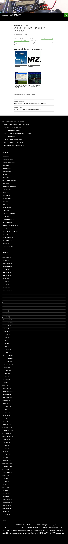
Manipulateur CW (7, 530)
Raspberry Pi (53, 530)
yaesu (4, 535)
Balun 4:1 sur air (10, 136)
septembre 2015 (6, 299)
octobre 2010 (5, 469)
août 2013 (5, 367)
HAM (3, 528)
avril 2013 (5, 379)
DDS (32, 525)
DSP (35, 525)
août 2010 (5, 475)
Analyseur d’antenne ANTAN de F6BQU (14, 145)
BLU (29, 525)
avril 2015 (5, 308)
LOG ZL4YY (24, 18)
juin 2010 (4, 481)
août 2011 (5, 439)
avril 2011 (5, 451)
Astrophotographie (8, 162)
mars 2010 (5, 490)
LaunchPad (60, 528)
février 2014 (5, 349)
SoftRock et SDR (8, 219)
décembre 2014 (6, 320)
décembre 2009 (6, 499)
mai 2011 (4, 448)
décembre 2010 (6, 463)
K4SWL (23, 528)
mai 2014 (4, 341)
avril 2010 (5, 487)
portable (35, 530)
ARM (23, 525)
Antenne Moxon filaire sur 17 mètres (14, 142)
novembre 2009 (6, 502)
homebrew (8, 528)
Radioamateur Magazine (9, 225)
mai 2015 (4, 305)
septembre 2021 (6, 257)
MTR (32, 530)
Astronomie (5, 156)
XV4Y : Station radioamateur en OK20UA (13, 121)
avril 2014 (5, 343)
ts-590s (45, 532)
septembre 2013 (6, 364)
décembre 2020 (6, 263)
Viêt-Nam (5, 243)
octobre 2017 (5, 272)
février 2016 (5, 284)
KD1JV (28, 528)
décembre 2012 (6, 391)
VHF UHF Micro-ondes (9, 231)
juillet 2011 (5, 442)
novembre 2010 (6, 466)
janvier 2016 (5, 287)
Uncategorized (6, 240)
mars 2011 (5, 454)
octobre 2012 (5, 397)
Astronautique (7, 159)
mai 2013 (4, 376)
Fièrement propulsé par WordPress (10, 542)
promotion (39, 530)
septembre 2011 (6, 436)
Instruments (6, 168)
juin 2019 (4, 269)
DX (4, 204)
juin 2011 (4, 445)
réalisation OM (60, 530)
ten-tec (10, 533)
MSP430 (27, 530)
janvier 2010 (5, 496)
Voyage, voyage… (6, 246)
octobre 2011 (5, 433)
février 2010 (5, 493)
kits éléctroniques (50, 528)
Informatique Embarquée (9, 186)
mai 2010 (4, 484)
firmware (58, 525)
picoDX (52, 18)
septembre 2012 (6, 400)
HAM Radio (17, 25)
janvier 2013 (5, 388)
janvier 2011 (5, 460)
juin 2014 (4, 338)
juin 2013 (4, 373)
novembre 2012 (6, 394)
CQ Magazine (6, 198)
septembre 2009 (6, 508)
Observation (6, 171)
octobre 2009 (5, 505)
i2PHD (28, 94)
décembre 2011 (6, 427)
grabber (23, 94)
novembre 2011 (6, 430)
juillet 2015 (5, 302)
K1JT (19, 528)
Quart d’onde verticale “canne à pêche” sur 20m (17, 124)
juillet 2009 (5, 514)
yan (26, 34)
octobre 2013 (5, 361)
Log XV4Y (31, 18)
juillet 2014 (5, 335)
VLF (4, 234)
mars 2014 (5, 346)
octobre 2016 (5, 275)
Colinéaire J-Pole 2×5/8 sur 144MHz (13, 139)
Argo (17, 94)
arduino (19, 525)
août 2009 (5, 511)
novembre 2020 (6, 266)
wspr (63, 533)
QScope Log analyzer (61, 18)
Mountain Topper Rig (9, 213)
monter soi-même (18, 530)
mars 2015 (5, 311)
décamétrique (42, 525)
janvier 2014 (5, 352)
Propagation (24, 25)
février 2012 (5, 421)
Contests (5, 195)
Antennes (5, 192)
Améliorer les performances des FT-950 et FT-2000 (27, 108)
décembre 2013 (6, 355)
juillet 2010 (5, 478)
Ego (3, 174)
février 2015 (5, 314)
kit (41, 528)
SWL (4, 228)
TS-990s (52, 533)
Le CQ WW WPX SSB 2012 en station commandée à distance (30, 102)
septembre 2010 (6, 472)
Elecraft (49, 525)
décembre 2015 (6, 290)
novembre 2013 (6, 358)
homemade (15, 528)
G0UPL (63, 525)
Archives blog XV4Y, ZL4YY (11, 15)
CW (4, 201)
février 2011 (5, 457)
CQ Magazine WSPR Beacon (42, 18)
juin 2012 (4, 409)
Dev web (5, 183)
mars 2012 (5, 418)
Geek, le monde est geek (8, 180)
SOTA (3, 533)
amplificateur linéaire (7, 525)
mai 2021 (4, 260)
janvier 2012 (5, 424)
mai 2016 (4, 281)
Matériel (5, 207)
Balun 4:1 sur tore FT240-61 (13, 130)
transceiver (26, 533)
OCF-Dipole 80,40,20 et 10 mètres (12, 127)
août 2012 (5, 403)
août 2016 (5, 278)
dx (36, 525)
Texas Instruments (17, 533)
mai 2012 (4, 412)
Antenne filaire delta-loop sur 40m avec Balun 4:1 (17, 133)
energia (53, 525)
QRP (5, 216)
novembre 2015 (6, 293)
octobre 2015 (5, 296)
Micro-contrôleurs (7, 237)
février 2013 (5, 385)
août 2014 (5, 332)
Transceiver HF (36, 533)
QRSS (33, 94)
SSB (6, 533)
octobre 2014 (5, 326)
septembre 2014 (6, 329)
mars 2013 (5, 382)
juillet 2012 (5, 406)
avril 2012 (5, 415)
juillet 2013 (5, 370)
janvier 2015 (5, 317)
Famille (5, 177)
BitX (5, 210)
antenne (14, 525)
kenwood (35, 527)
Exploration (6, 165)
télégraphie (58, 533)
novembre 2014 (6, 323)
